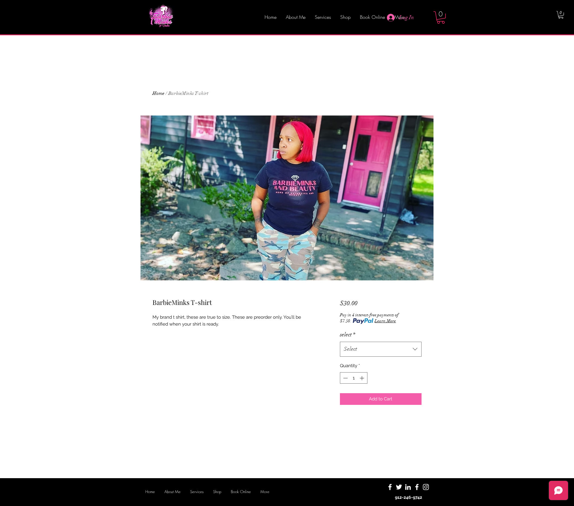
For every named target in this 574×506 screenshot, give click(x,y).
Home (158, 93)
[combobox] (381, 349)
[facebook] (390, 487)
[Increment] (362, 378)
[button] (440, 17)
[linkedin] (408, 487)
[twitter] (399, 487)
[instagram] (426, 487)
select (347, 334)
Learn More (385, 320)
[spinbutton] (353, 378)
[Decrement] (345, 378)
